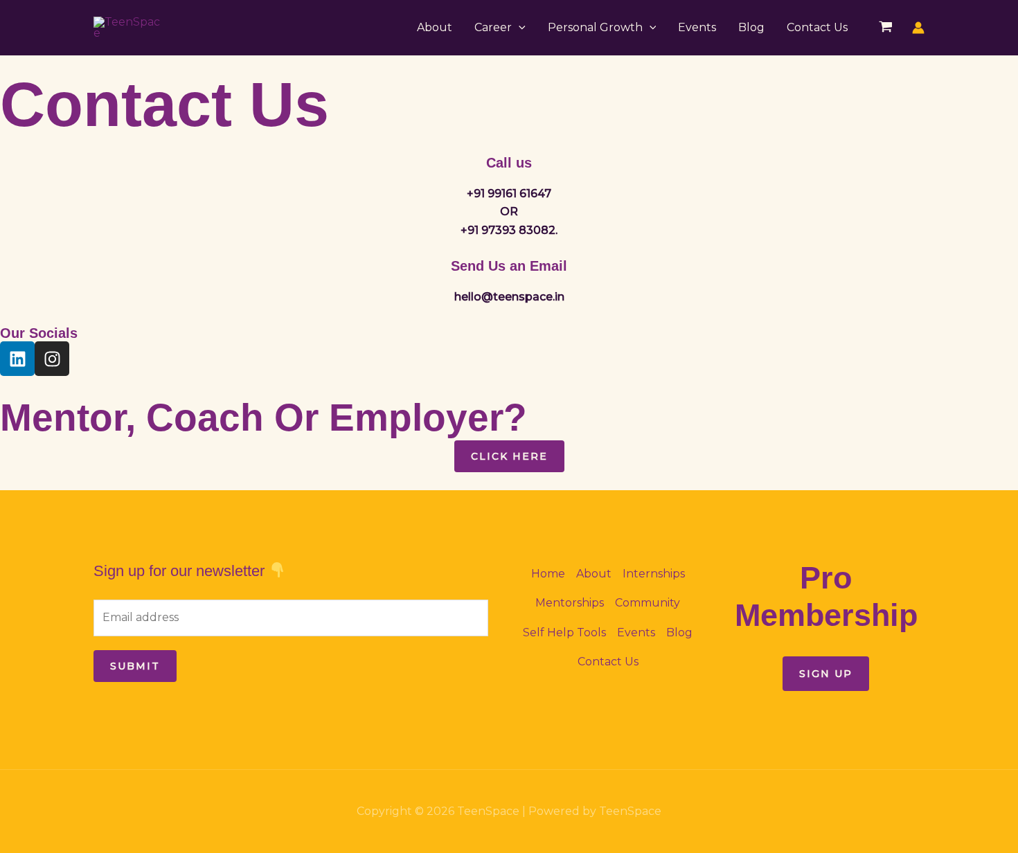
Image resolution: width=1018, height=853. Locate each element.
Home (548, 573)
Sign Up (825, 673)
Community (647, 602)
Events (697, 27)
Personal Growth (595, 27)
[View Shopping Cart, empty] (885, 27)
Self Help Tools (564, 632)
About (434, 27)
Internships (654, 573)
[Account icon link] (918, 27)
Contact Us (817, 27)
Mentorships (569, 602)
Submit (135, 666)
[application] (519, 27)
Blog (751, 27)
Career (493, 27)
